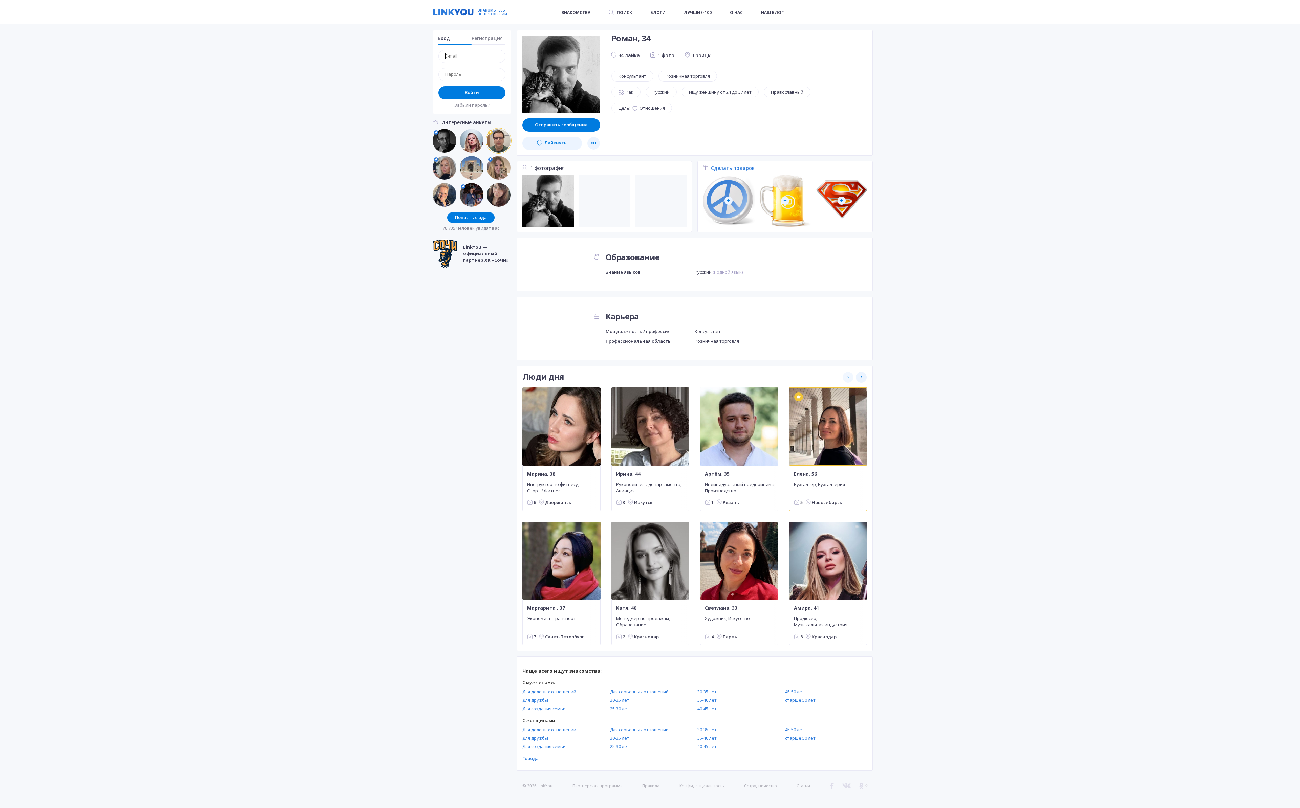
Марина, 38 (541, 474)
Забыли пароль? (472, 105)
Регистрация (487, 38)
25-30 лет (619, 708)
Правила (650, 786)
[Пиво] (785, 201)
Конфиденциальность (701, 786)
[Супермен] (842, 201)
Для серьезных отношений (639, 692)
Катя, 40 (626, 608)
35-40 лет (707, 700)
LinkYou (545, 786)
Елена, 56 (805, 474)
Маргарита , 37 (546, 608)
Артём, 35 (717, 474)
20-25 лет (619, 700)
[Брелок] (728, 201)
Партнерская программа (597, 786)
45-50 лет (794, 692)
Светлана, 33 (721, 608)
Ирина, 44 (628, 474)
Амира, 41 (806, 608)
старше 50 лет (800, 700)
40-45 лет (707, 708)
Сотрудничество (760, 786)
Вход (444, 38)
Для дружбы (535, 700)
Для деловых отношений (549, 692)
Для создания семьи (544, 708)
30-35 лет (707, 692)
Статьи (803, 786)
